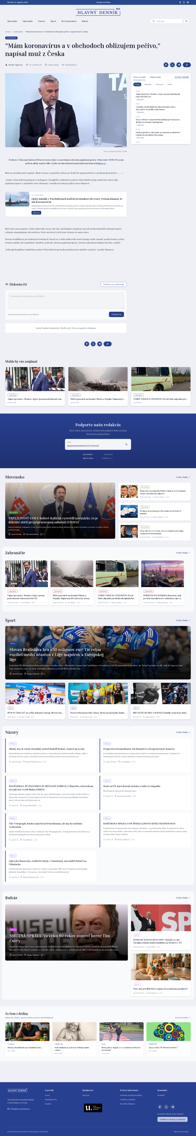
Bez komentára (69, 21)
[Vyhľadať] (153, 21)
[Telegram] (188, 2)
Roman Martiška (30, 805)
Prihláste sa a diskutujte (113, 284)
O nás (47, 1095)
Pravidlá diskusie (127, 1104)
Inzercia (85, 1095)
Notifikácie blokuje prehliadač (172, 1119)
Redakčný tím (51, 1099)
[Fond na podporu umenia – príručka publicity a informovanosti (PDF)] (93, 1108)
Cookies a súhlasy (127, 1099)
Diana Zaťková (160, 497)
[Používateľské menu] (186, 21)
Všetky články (182, 477)
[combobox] (169, 21)
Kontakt (161, 1095)
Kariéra (48, 1104)
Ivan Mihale (26, 603)
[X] (184, 2)
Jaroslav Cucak (24, 717)
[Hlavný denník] (98, 12)
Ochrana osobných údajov (131, 1095)
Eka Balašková (32, 534)
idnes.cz (102, 163)
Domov (8, 31)
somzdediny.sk (46, 1017)
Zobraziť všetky (181, 1017)
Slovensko (12, 21)
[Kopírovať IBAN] (126, 444)
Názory (41, 21)
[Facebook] (180, 2)
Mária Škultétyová (34, 762)
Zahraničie (28, 21)
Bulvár (85, 21)
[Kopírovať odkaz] (187, 64)
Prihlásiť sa (116, 314)
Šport (53, 21)
